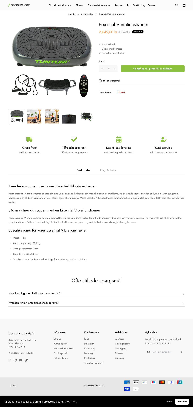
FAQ (86, 339)
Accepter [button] (182, 401)
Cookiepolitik (60, 353)
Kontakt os (89, 358)
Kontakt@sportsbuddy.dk (20, 353)
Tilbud (52, 5)
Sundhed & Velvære (99, 5)
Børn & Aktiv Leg (136, 5)
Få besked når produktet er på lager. (152, 68)
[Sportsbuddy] (19, 5)
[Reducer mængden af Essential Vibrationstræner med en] (102, 68)
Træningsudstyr (122, 343)
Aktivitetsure (64, 5)
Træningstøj (120, 348)
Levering (88, 353)
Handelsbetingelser (63, 348)
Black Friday (87, 14)
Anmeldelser (60, 343)
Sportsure (119, 339)
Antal (101, 61)
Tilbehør (119, 353)
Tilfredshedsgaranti (93, 363)
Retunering (89, 348)
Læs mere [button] (71, 401)
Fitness (79, 5)
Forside (71, 14)
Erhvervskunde (61, 358)
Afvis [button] (169, 401)
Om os (151, 5)
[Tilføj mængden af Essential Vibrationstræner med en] (114, 68)
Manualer (89, 343)
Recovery (120, 5)
